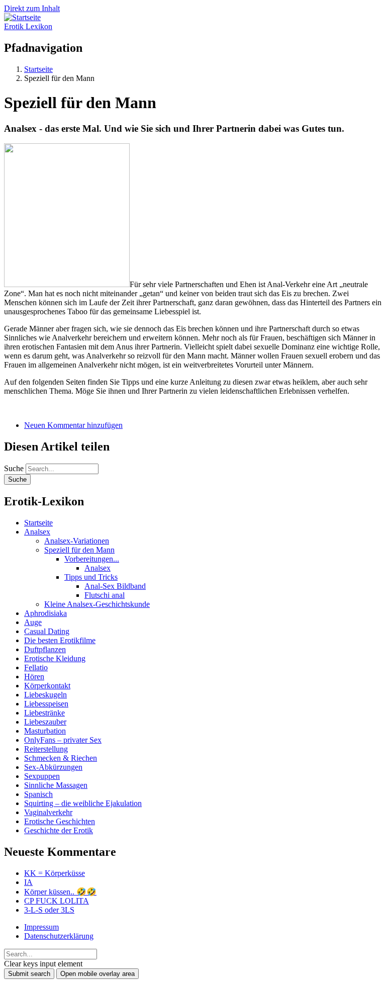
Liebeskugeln (45, 694)
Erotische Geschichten (59, 821)
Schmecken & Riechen (60, 758)
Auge (33, 622)
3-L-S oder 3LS (49, 910)
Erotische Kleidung (54, 658)
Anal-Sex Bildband (115, 586)
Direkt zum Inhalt (32, 8)
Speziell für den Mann (79, 550)
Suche (14, 468)
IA (28, 882)
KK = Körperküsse (54, 873)
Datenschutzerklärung (58, 936)
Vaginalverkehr (48, 812)
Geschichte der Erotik (58, 830)
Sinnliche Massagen (55, 785)
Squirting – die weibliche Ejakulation (83, 803)
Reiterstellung (46, 749)
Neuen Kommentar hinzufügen (73, 425)
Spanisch (38, 794)
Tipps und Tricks (91, 577)
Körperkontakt (47, 685)
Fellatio (36, 667)
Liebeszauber (45, 722)
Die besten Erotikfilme (59, 640)
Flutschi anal (104, 595)
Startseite (38, 522)
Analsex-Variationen (76, 541)
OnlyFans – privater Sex (63, 740)
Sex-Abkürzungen (53, 767)
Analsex (37, 531)
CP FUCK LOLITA (56, 901)
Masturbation (45, 731)
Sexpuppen (42, 776)
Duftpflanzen (45, 649)
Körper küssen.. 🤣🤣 (60, 891)
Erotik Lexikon (28, 26)
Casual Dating (46, 631)
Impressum (41, 927)
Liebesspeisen (46, 703)
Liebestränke (44, 712)
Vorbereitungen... (91, 559)
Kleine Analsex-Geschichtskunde (97, 604)
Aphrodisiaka (45, 613)
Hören (34, 676)
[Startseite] (22, 17)
